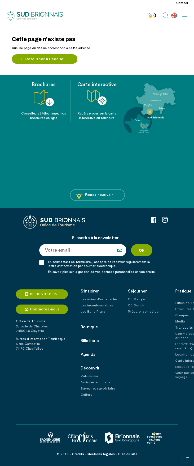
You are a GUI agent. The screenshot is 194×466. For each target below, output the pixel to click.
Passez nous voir (99, 195)
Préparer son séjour (144, 311)
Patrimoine (89, 376)
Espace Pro (184, 367)
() (154, 15)
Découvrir (90, 368)
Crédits (78, 454)
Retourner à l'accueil (45, 59)
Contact (182, 3)
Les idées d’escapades (99, 299)
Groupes (182, 315)
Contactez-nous (45, 309)
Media (180, 321)
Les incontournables (97, 305)
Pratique (183, 291)
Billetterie (90, 341)
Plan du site (127, 454)
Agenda (88, 354)
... (187, 456)
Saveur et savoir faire (98, 388)
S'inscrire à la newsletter (95, 238)
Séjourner (137, 291)
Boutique (89, 327)
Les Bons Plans (93, 311)
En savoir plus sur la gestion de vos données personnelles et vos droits (101, 272)
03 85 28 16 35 (43, 294)
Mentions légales (101, 454)
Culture (86, 394)
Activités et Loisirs (96, 382)
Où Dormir (136, 305)
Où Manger (137, 299)
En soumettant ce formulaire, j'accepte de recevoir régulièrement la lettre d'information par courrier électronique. (99, 264)
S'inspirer (90, 291)
